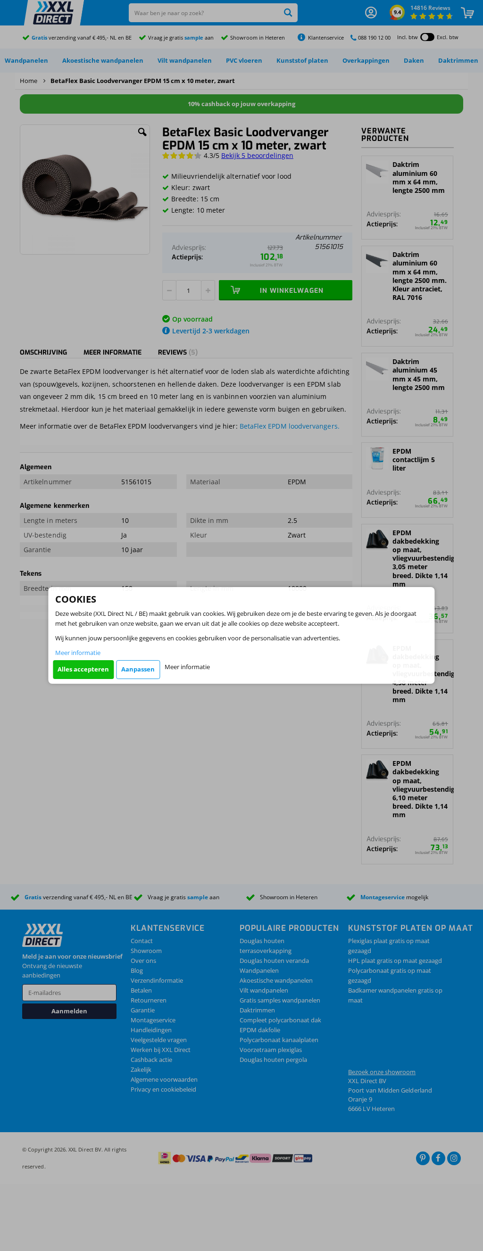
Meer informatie (77, 652)
